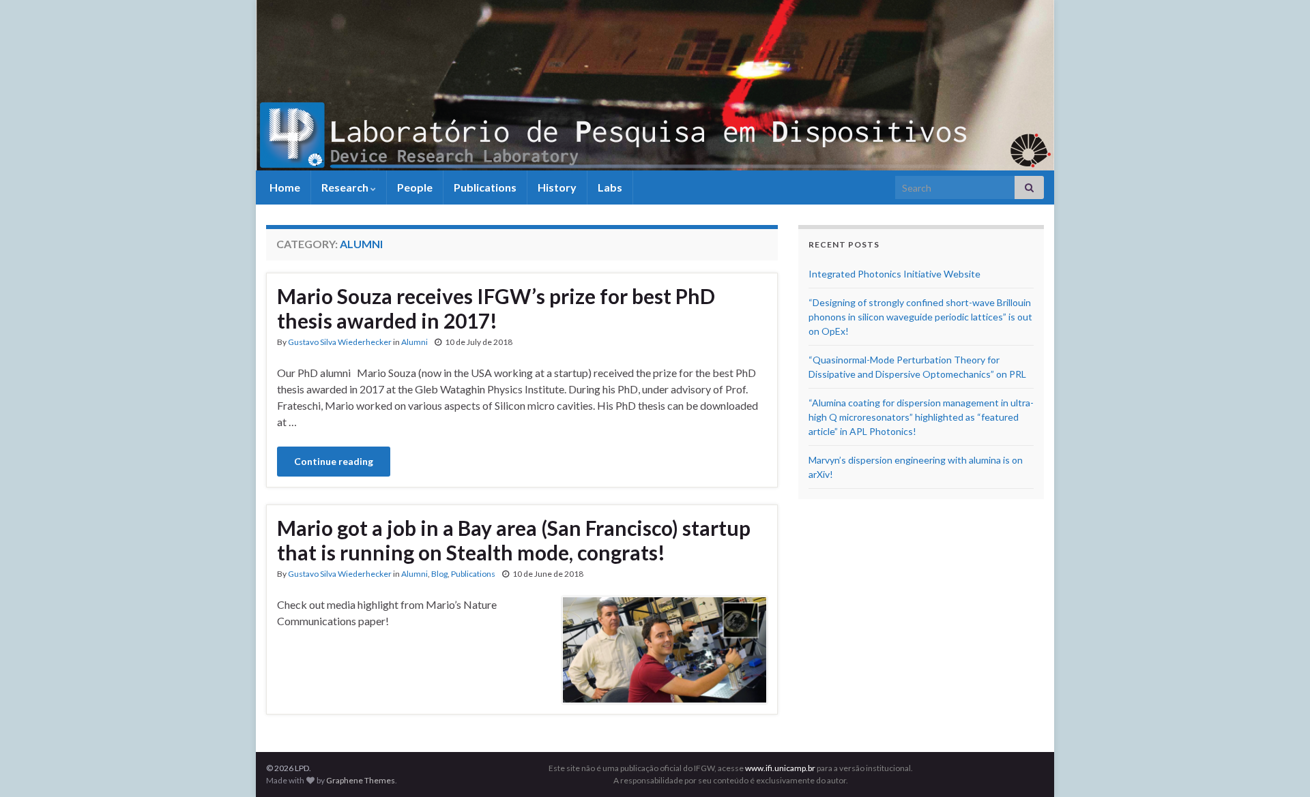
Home (283, 187)
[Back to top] (1279, 766)
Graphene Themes (360, 780)
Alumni (414, 342)
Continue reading (333, 461)
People (415, 187)
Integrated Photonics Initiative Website (894, 274)
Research (345, 187)
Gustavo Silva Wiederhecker (340, 342)
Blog (439, 574)
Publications (485, 187)
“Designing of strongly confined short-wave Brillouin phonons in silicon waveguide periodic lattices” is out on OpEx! (920, 317)
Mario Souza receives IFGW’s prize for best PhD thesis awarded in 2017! (496, 308)
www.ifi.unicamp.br (780, 768)
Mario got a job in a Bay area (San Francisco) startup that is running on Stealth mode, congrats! (514, 540)
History (557, 187)
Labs (610, 187)
